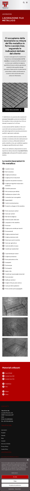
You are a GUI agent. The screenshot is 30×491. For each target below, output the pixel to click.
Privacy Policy (18, 488)
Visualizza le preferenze (15, 485)
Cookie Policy (11, 488)
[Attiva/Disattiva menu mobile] (27, 2)
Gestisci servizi (15, 472)
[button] (27, 460)
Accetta (15, 477)
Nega (15, 481)
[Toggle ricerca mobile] (24, 2)
